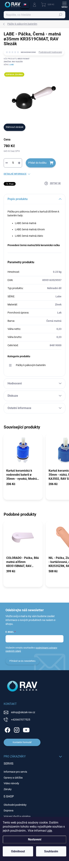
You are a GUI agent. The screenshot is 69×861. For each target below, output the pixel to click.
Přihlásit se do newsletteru (22, 661)
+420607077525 (20, 719)
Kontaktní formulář (22, 742)
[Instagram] (16, 729)
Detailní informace (15, 174)
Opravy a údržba (13, 777)
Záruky (8, 789)
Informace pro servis (15, 771)
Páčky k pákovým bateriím (31, 365)
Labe (11, 65)
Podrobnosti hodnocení (50, 52)
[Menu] (64, 4)
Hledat (60, 14)
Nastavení (34, 839)
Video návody (11, 783)
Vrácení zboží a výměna (17, 816)
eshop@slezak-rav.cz (23, 712)
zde (49, 830)
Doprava (8, 810)
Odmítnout (18, 851)
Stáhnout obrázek (14, 127)
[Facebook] (7, 729)
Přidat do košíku (37, 162)
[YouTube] (26, 729)
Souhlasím (51, 851)
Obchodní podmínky (15, 804)
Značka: (13, 62)
